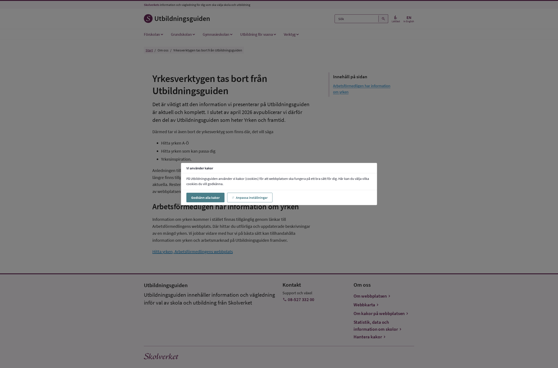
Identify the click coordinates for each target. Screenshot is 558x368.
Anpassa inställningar (252, 197)
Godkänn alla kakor (205, 197)
